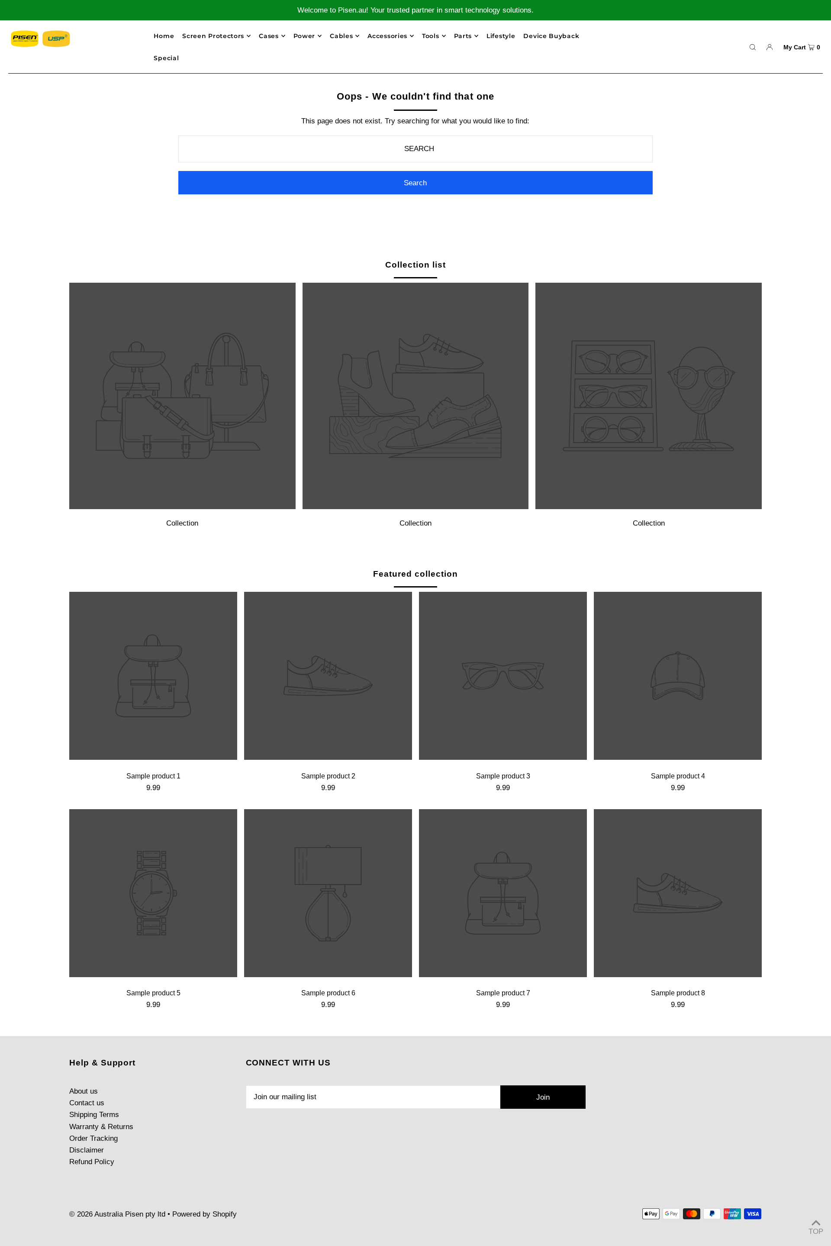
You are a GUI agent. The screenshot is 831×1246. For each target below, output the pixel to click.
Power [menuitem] (304, 36)
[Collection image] (182, 506)
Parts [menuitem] (463, 36)
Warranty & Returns (101, 1127)
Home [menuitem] (164, 36)
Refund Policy (91, 1162)
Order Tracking (93, 1138)
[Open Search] (752, 47)
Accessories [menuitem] (387, 36)
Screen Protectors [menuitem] (213, 36)
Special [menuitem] (166, 58)
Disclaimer (86, 1150)
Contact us (86, 1103)
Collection (182, 523)
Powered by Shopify (204, 1214)
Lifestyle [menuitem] (500, 36)
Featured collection (415, 573)
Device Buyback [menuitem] (551, 36)
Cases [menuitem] (269, 36)
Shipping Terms (94, 1114)
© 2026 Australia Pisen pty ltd (117, 1214)
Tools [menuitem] (430, 36)
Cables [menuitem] (341, 36)
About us (83, 1091)
